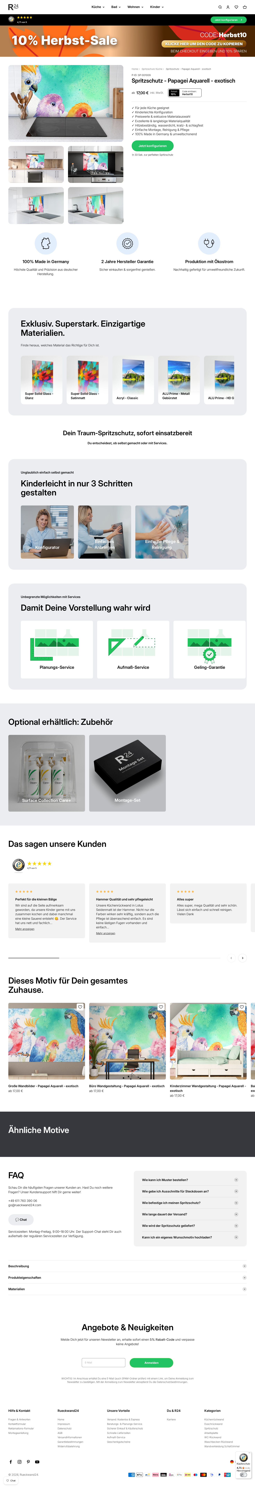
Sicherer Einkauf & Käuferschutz (125, 1428)
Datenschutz (65, 1428)
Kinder (155, 7)
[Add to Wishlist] (80, 1007)
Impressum (64, 1423)
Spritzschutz (211, 1428)
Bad (114, 7)
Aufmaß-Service (116, 1437)
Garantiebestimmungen (70, 1441)
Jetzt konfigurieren (153, 146)
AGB (60, 1432)
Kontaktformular (17, 1423)
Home (135, 69)
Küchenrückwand (214, 1419)
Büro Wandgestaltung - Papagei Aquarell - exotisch (127, 1086)
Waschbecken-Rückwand (218, 1441)
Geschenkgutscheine (118, 1441)
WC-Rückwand (212, 1437)
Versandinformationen (70, 1437)
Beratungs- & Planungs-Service (124, 1423)
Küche (96, 7)
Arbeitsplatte (211, 1432)
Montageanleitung (18, 1432)
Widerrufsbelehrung (69, 1446)
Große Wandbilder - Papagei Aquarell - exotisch (43, 1086)
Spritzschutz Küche (152, 69)
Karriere (171, 1419)
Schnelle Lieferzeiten (118, 1432)
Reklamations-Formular (21, 1428)
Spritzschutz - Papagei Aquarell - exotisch (188, 69)
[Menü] (249, 1454)
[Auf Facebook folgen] (10, 1462)
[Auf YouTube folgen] (37, 1462)
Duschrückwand (213, 1423)
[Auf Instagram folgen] (19, 1462)
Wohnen (134, 7)
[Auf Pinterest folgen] (28, 1462)
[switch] (243, 1475)
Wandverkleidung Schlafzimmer (222, 1446)
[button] (46, 929)
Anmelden (151, 1362)
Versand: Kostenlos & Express (123, 1419)
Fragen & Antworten (19, 1419)
